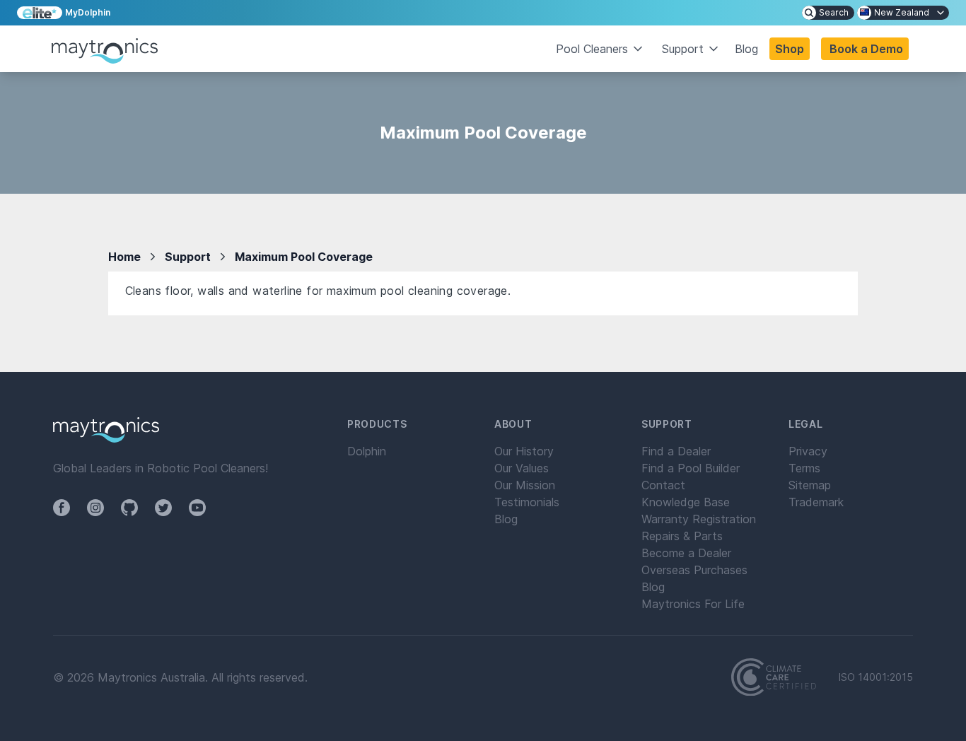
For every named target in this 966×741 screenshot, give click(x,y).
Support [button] (683, 49)
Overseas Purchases (694, 570)
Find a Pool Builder (690, 468)
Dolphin (366, 451)
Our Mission (524, 485)
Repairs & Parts (682, 536)
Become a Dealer (686, 553)
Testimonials (526, 502)
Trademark (816, 502)
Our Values (521, 468)
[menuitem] (828, 13)
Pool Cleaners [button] (592, 49)
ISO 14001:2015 (876, 677)
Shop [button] (789, 49)
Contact (663, 485)
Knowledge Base (685, 502)
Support (188, 256)
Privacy (807, 451)
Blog (746, 48)
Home (124, 256)
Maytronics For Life (693, 604)
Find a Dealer (676, 451)
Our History (524, 451)
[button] (865, 48)
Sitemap (809, 485)
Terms (804, 468)
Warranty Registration (698, 519)
